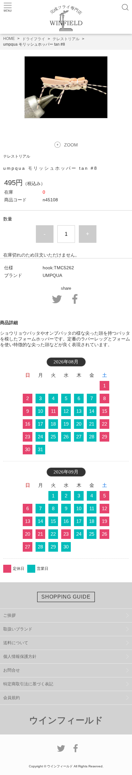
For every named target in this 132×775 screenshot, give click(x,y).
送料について (15, 642)
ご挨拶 (9, 615)
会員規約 (11, 697)
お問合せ (11, 670)
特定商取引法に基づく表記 (28, 684)
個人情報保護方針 (20, 656)
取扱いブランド (17, 629)
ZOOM (71, 144)
